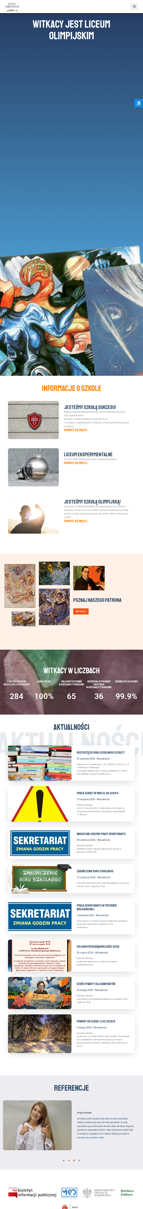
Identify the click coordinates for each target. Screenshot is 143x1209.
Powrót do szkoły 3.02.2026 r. (96, 1021)
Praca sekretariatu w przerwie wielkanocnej (97, 907)
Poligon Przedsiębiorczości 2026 (98, 947)
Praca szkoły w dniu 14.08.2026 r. (98, 793)
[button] (64, 1160)
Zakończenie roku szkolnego (95, 871)
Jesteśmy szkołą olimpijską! (92, 501)
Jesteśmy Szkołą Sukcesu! (90, 407)
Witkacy (81, 611)
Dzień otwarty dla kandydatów (96, 984)
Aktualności (103, 758)
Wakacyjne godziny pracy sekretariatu (101, 834)
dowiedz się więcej (75, 430)
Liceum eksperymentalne (88, 454)
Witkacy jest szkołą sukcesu (71, 30)
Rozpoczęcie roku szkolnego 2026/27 (101, 752)
